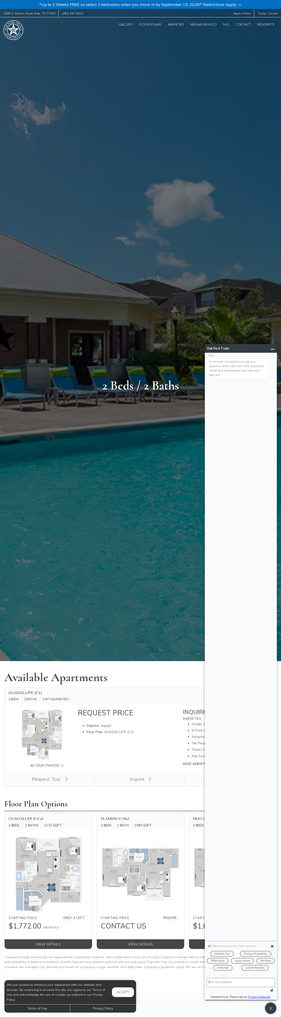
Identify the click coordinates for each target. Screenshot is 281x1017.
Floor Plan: (94, 732)
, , (29, 13)
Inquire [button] (138, 779)
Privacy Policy (103, 1008)
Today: (268, 13)
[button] (140, 4)
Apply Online (242, 13)
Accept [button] (123, 992)
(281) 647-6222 (72, 13)
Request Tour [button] (47, 779)
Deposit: (93, 725)
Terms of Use (37, 1008)
